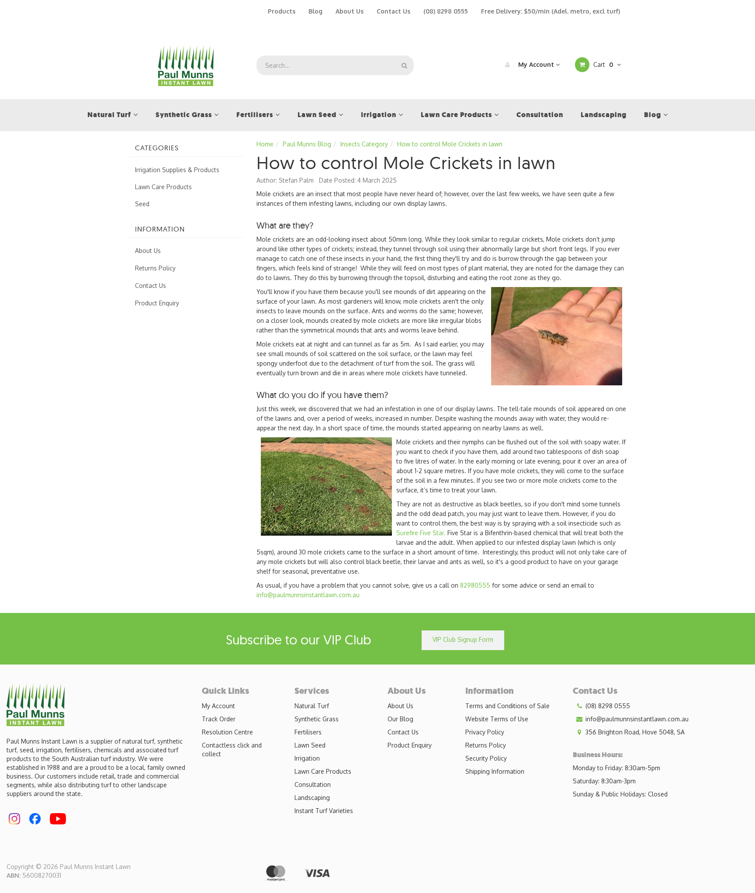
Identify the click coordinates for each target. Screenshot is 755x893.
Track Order (219, 719)
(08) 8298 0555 (445, 11)
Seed (142, 204)
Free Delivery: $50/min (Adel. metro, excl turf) (550, 11)
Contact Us (393, 11)
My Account (536, 64)
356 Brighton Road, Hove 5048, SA (634, 732)
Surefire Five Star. (421, 532)
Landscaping (312, 797)
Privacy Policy (484, 732)
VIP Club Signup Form (463, 639)
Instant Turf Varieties (323, 810)
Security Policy (486, 758)
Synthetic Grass (316, 719)
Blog (315, 11)
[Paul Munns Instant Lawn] (186, 65)
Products (281, 11)
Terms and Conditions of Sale (507, 706)
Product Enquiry (157, 303)
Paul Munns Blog (307, 144)
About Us (350, 11)
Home (265, 144)
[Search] (404, 65)
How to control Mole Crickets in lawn (449, 144)
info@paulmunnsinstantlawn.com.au (308, 595)
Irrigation (307, 758)
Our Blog (400, 719)
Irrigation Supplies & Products (177, 169)
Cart (602, 64)
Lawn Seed (310, 745)
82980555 (475, 585)
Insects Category (364, 144)
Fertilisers (308, 732)
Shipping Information (494, 771)
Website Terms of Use (496, 719)
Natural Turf (311, 706)
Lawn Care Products (163, 186)
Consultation (312, 784)
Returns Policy (155, 268)
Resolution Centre (227, 732)
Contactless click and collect (232, 749)
